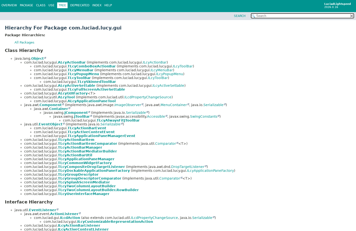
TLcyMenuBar (80, 70)
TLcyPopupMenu (83, 74)
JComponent (76, 113)
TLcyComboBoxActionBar (92, 66)
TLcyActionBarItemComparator (87, 143)
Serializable (213, 105)
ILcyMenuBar (162, 70)
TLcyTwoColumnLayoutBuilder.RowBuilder (98, 190)
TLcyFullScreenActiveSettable (96, 89)
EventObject (50, 124)
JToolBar (82, 116)
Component (50, 105)
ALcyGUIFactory (73, 93)
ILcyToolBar (183, 66)
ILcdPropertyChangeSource (147, 97)
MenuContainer (174, 105)
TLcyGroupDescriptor (78, 174)
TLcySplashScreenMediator (84, 182)
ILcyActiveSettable (168, 85)
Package (26, 5)
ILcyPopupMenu (169, 74)
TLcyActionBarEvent (87, 128)
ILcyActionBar (155, 62)
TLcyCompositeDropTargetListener (91, 167)
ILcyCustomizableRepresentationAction (115, 222)
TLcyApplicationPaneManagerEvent (101, 136)
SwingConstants (203, 116)
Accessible (156, 116)
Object (37, 58)
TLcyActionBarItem (76, 140)
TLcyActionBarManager (80, 147)
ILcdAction (70, 218)
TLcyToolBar (79, 78)
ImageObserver (128, 105)
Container (58, 109)
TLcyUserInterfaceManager (83, 194)
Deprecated (79, 5)
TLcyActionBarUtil (75, 155)
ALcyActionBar (72, 62)
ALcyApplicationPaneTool (92, 101)
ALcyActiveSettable (76, 85)
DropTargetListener (187, 167)
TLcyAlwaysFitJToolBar (118, 120)
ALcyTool (66, 97)
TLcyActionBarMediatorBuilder (87, 151)
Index (96, 5)
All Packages (24, 42)
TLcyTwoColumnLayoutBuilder (87, 186)
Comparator (165, 143)
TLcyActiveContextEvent (91, 132)
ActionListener (64, 214)
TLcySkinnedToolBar (96, 82)
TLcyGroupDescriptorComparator (89, 178)
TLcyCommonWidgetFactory (85, 163)
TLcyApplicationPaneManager (86, 159)
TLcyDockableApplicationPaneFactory (94, 171)
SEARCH (240, 16)
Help (108, 5)
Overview (9, 5)
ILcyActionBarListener (79, 225)
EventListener (42, 210)
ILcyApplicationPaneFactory (210, 171)
